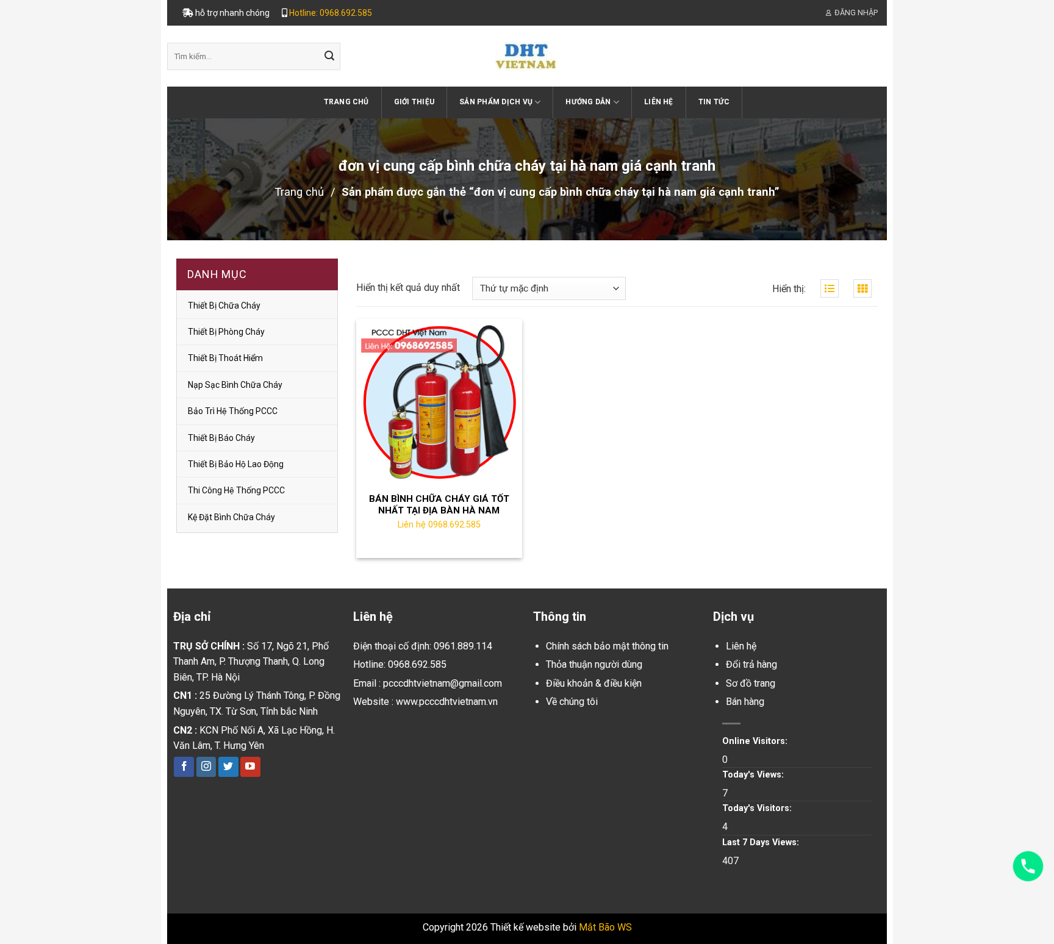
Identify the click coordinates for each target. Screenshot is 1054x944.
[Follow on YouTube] (250, 767)
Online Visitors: (756, 741)
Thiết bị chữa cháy (224, 305)
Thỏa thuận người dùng (594, 664)
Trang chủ (346, 102)
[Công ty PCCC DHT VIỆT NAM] (527, 56)
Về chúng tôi (572, 701)
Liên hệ (658, 102)
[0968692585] (1028, 866)
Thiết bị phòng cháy (226, 332)
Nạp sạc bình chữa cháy (235, 385)
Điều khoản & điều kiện (594, 683)
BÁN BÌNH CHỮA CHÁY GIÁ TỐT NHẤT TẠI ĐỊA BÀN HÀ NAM (439, 505)
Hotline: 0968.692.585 (330, 13)
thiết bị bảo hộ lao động (236, 464)
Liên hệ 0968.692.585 (439, 525)
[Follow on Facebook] (184, 767)
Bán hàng (745, 701)
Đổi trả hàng (751, 664)
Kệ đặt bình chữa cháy (231, 517)
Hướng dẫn (588, 102)
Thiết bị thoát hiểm (225, 358)
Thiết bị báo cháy (221, 438)
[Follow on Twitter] (228, 767)
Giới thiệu (414, 102)
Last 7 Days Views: (761, 842)
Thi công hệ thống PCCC (236, 490)
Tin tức (714, 102)
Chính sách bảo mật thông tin (607, 646)
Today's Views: (754, 775)
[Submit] (329, 56)
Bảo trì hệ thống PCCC (233, 411)
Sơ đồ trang (750, 683)
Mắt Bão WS (605, 927)
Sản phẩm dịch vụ (495, 102)
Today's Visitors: (758, 808)
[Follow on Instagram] (206, 767)
